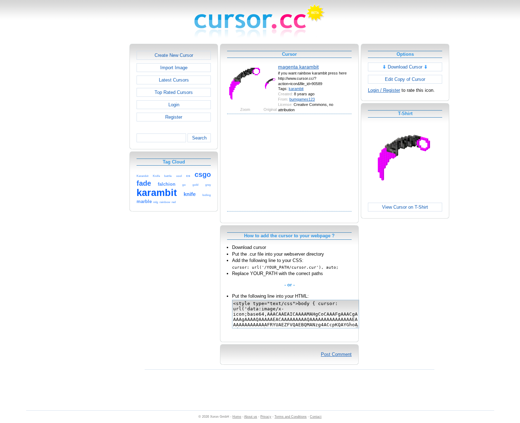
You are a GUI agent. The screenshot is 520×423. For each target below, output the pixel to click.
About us (250, 416)
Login (173, 104)
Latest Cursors (174, 80)
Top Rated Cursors (174, 92)
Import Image (173, 67)
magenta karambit (298, 67)
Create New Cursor (174, 55)
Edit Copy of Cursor (405, 79)
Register (173, 117)
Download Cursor (405, 67)
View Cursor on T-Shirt (405, 207)
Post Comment (336, 354)
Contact (316, 416)
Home (236, 416)
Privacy (265, 416)
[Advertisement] (99, 150)
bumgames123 (302, 99)
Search (199, 138)
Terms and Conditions (291, 416)
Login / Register (384, 90)
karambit (296, 89)
